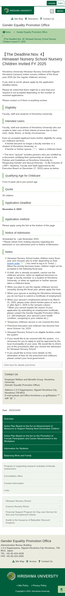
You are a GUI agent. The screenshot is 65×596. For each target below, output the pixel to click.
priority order (13, 263)
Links (6, 490)
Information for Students (16, 448)
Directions (33, 19)
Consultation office (13, 476)
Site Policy (23, 585)
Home (8, 32)
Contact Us (48, 19)
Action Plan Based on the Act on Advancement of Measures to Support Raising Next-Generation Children (31, 427)
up (61, 590)
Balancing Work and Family (17, 455)
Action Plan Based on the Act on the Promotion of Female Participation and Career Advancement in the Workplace (30, 438)
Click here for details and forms (19, 365)
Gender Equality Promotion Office (26, 25)
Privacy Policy (40, 585)
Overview (8, 418)
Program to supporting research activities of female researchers (29, 467)
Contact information (14, 483)
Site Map (18, 19)
